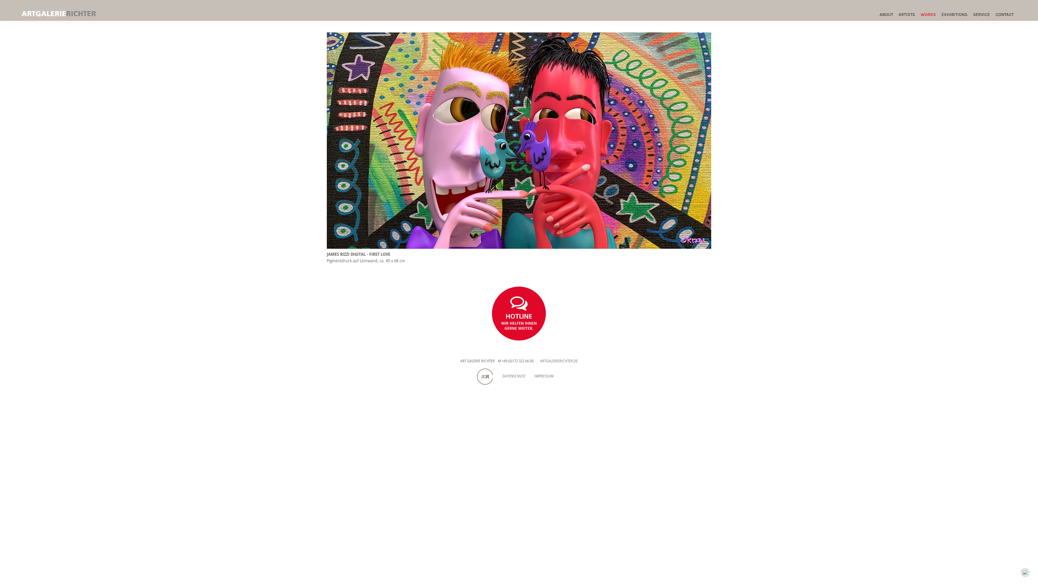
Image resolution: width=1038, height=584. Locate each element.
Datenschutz (514, 376)
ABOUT (886, 14)
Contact (1005, 14)
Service (981, 14)
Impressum (544, 376)
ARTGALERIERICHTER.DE (559, 360)
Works (928, 14)
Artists (907, 14)
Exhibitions (954, 14)
